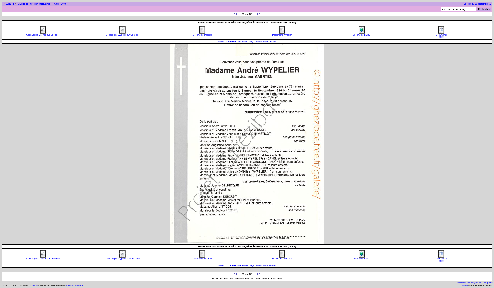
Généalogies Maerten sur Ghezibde (43, 35)
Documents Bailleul (361, 35)
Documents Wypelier (282, 35)
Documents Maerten (202, 35)
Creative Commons (74, 285)
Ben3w (35, 285)
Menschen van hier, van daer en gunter (474, 283)
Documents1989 (441, 36)
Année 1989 (60, 4)
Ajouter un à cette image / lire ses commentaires (247, 41)
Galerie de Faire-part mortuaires (34, 4)
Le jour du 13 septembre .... (477, 4)
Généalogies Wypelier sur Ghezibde (123, 35)
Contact (464, 285)
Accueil (10, 4)
